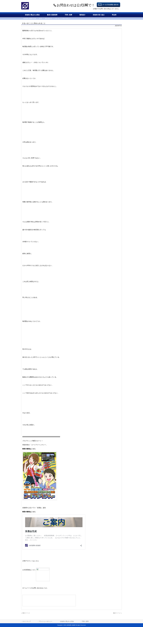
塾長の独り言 (48, 18)
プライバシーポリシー (45, 621)
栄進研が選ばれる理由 (67, 621)
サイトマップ (27, 621)
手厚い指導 (85, 621)
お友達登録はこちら (29, 570)
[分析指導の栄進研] (25, 9)
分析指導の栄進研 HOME (29, 18)
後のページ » (117, 613)
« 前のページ (25, 613)
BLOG (40, 18)
